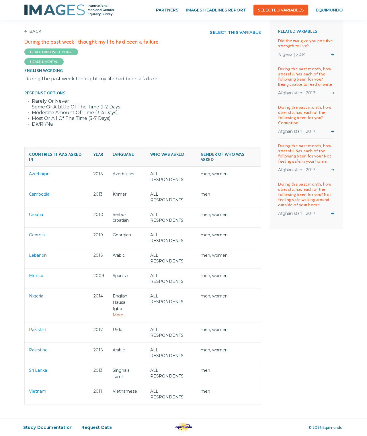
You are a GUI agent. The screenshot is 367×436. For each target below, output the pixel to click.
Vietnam (37, 391)
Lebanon (38, 255)
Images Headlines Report (216, 10)
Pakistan (37, 329)
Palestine (38, 350)
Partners (167, 10)
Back (35, 31)
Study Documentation (48, 427)
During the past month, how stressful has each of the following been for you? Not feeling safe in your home (304, 153)
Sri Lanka (38, 370)
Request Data (96, 427)
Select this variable (235, 32)
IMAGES (69, 10)
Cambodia (39, 194)
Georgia (37, 235)
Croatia (36, 214)
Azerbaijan (39, 173)
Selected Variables (281, 10)
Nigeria (36, 296)
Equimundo (329, 10)
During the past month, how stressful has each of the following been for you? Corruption (304, 115)
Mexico (36, 275)
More (332, 54)
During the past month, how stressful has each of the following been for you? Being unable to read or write (305, 76)
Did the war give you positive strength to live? (305, 43)
